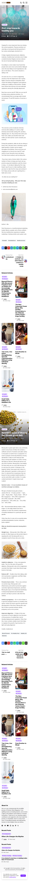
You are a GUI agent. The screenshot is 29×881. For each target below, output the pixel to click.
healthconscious (21, 240)
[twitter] (18, 825)
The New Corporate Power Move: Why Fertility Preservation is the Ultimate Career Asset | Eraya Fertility (21, 310)
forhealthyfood (12, 240)
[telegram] (5, 825)
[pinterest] (15, 825)
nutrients (4, 635)
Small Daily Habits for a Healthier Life (6, 400)
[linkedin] (13, 825)
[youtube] (7, 825)
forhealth (4, 240)
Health (14, 7)
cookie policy (12, 877)
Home (3, 7)
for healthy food (15, 633)
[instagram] (10, 825)
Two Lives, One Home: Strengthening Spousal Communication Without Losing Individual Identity (7, 357)
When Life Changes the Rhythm (13, 836)
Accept (23, 875)
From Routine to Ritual (20, 744)
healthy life (24, 633)
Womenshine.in (20, 869)
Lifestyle (8, 7)
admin (5, 299)
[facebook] (2, 825)
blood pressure (6, 633)
